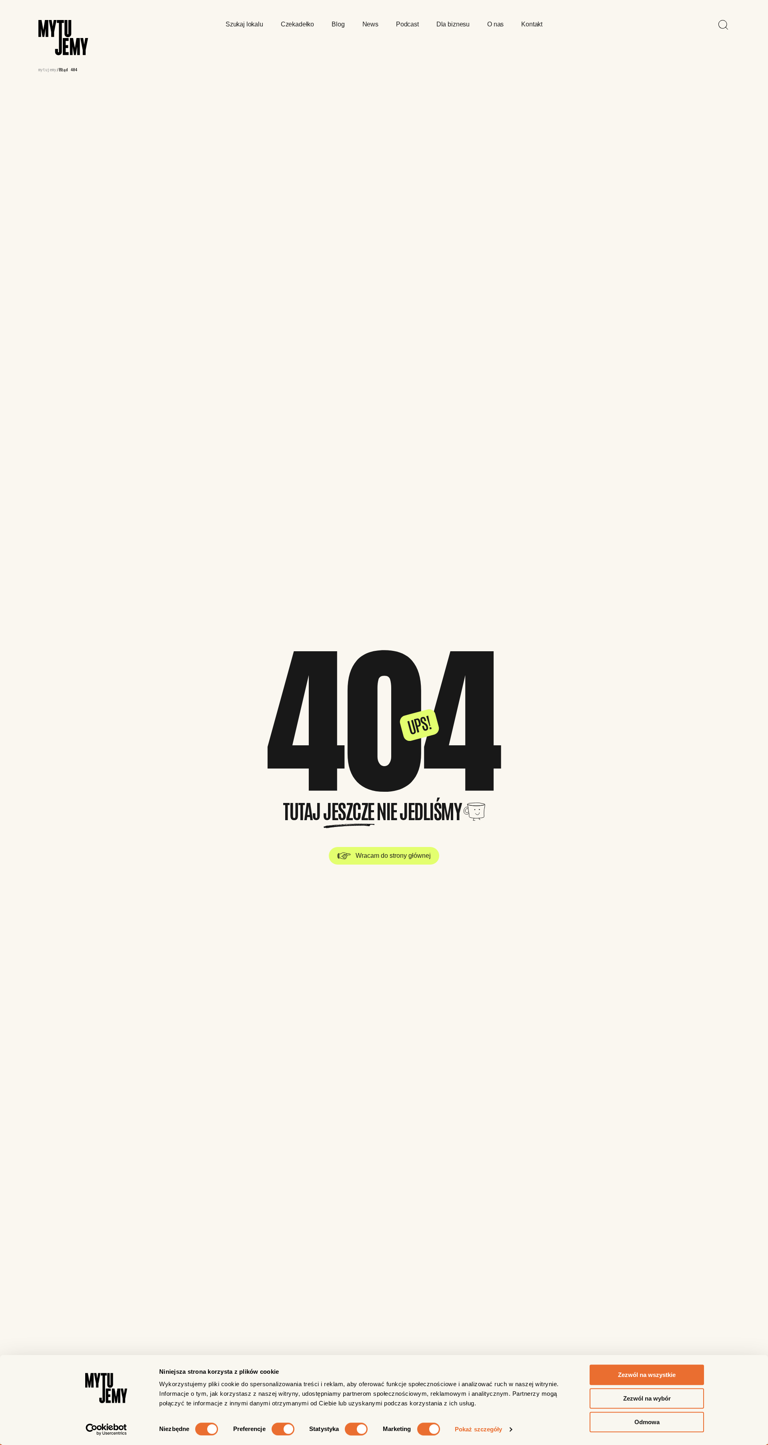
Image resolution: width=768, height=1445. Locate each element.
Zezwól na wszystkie (647, 1374)
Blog (338, 24)
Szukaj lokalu (244, 24)
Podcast (407, 24)
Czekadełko (297, 24)
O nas (495, 24)
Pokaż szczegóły (478, 1429)
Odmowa (647, 1422)
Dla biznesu (453, 24)
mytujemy (47, 69)
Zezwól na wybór (647, 1398)
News (370, 24)
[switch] (283, 1429)
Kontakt (531, 24)
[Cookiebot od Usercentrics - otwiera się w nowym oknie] (106, 1429)
